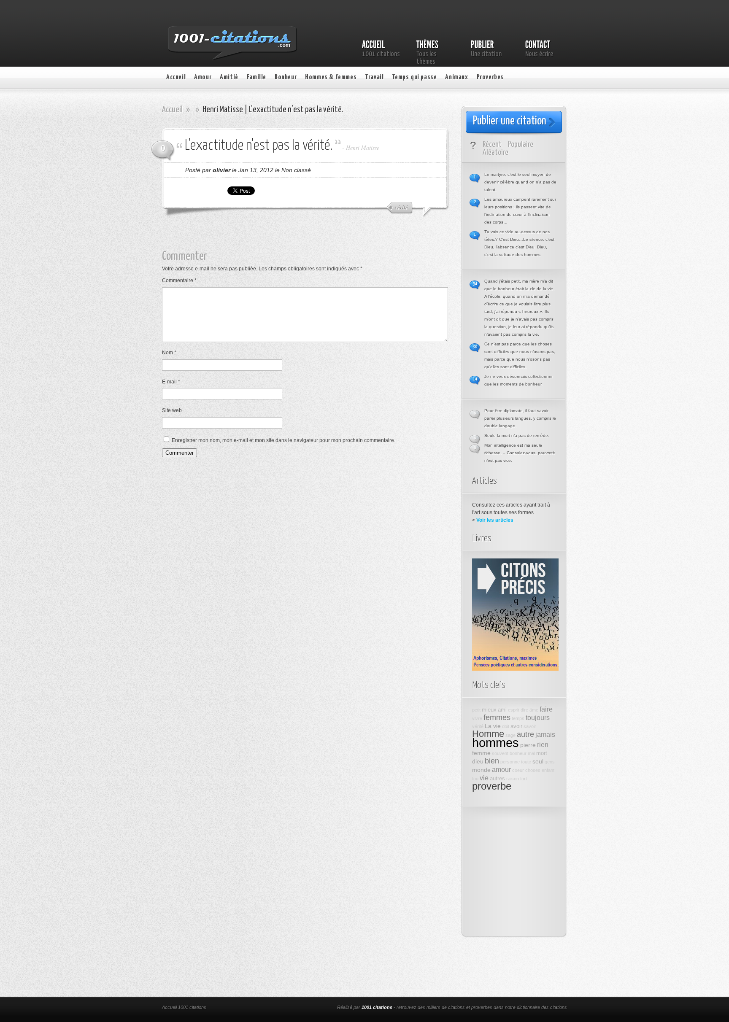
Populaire (520, 144)
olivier (221, 170)
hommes (495, 743)
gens (550, 761)
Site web (172, 410)
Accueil (176, 77)
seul (537, 761)
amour (501, 769)
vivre (477, 718)
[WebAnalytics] (275, 1008)
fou (475, 778)
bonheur (518, 753)
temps (518, 718)
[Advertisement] (311, 237)
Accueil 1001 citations (184, 1007)
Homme (488, 733)
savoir (530, 726)
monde (481, 769)
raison (512, 778)
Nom (169, 353)
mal (531, 753)
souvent (500, 753)
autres (497, 779)
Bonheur (286, 77)
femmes (496, 717)
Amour (202, 77)
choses (532, 770)
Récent (492, 144)
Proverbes (490, 77)
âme (533, 709)
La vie (493, 726)
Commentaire (179, 280)
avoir (516, 726)
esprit (513, 709)
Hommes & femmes (330, 77)
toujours (538, 717)
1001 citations (377, 1007)
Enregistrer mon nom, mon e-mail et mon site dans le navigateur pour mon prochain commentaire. (283, 440)
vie (484, 778)
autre (525, 734)
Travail (374, 77)
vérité (477, 726)
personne (510, 761)
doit (505, 726)
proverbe (491, 786)
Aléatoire (495, 152)
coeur (518, 770)
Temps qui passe (414, 77)
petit (476, 709)
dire (524, 709)
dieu (477, 761)
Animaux (456, 77)
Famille (256, 77)
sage (510, 735)
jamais (545, 734)
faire (546, 709)
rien (542, 744)
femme (481, 753)
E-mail (171, 382)
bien (492, 761)
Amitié (229, 77)
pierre (528, 745)
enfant (548, 770)
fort (523, 778)
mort (541, 753)
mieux (489, 710)
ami (502, 710)
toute (526, 761)
